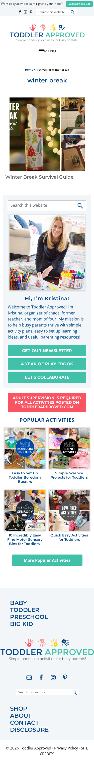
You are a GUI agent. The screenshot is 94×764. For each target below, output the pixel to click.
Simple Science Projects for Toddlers (69, 475)
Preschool (29, 617)
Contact (24, 722)
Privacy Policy (66, 747)
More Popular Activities (47, 560)
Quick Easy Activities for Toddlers (69, 537)
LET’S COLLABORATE (47, 377)
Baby (18, 603)
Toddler (24, 610)
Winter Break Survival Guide (39, 177)
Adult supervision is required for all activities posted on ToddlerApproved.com (47, 402)
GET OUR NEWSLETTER (47, 350)
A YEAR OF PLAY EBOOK (47, 364)
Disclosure (29, 729)
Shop (18, 708)
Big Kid (21, 624)
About (21, 715)
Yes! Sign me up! (79, 4)
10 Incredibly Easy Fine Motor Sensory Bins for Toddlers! (25, 539)
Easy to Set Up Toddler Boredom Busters (25, 477)
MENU (50, 51)
